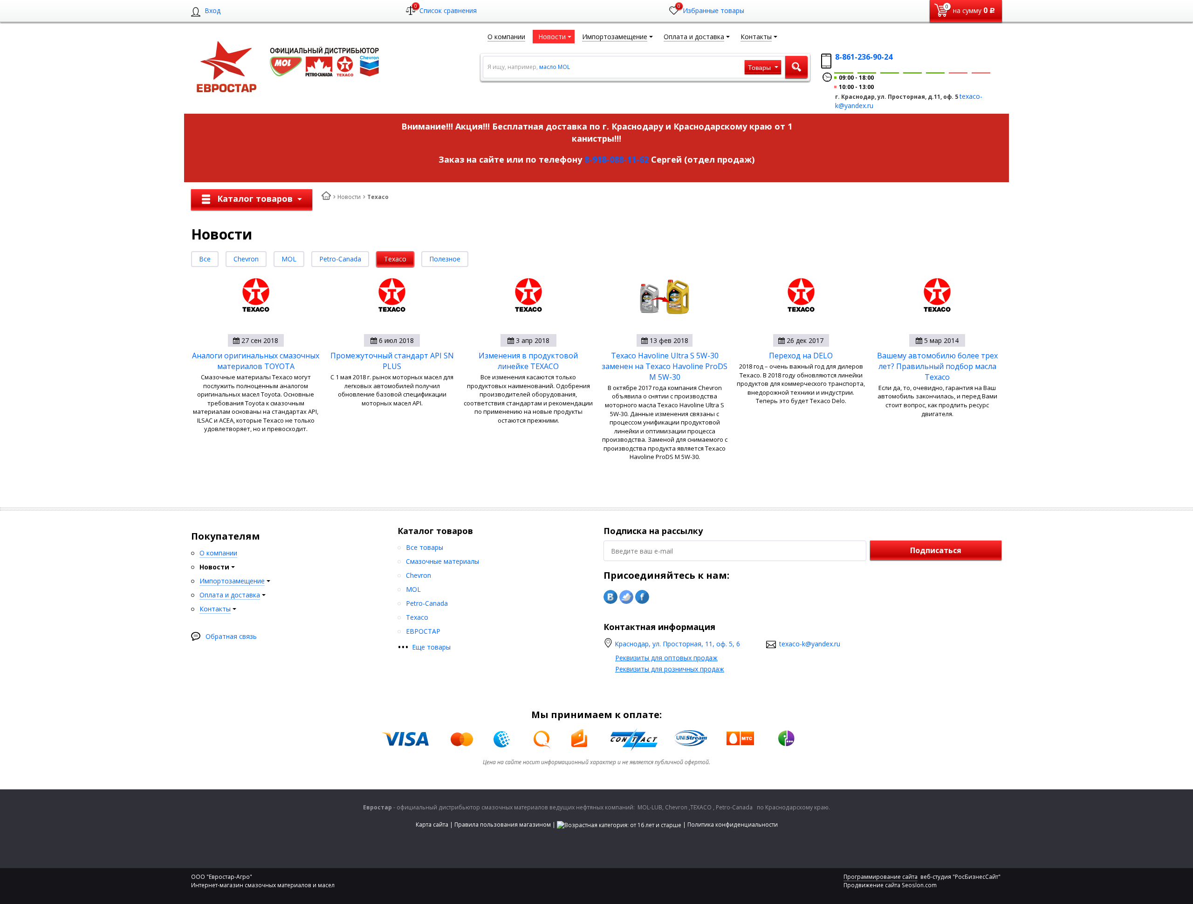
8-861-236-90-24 (863, 57)
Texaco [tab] (395, 258)
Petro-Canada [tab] (340, 258)
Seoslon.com (919, 885)
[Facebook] (642, 597)
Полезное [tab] (444, 258)
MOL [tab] (288, 258)
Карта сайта (432, 825)
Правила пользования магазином (502, 825)
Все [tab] (205, 258)
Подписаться (935, 550)
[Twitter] (626, 597)
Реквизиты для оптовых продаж (666, 657)
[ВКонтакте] (610, 597)
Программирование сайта (880, 877)
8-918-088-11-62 (616, 159)
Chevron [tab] (246, 258)
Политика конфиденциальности (732, 825)
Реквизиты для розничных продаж (669, 668)
